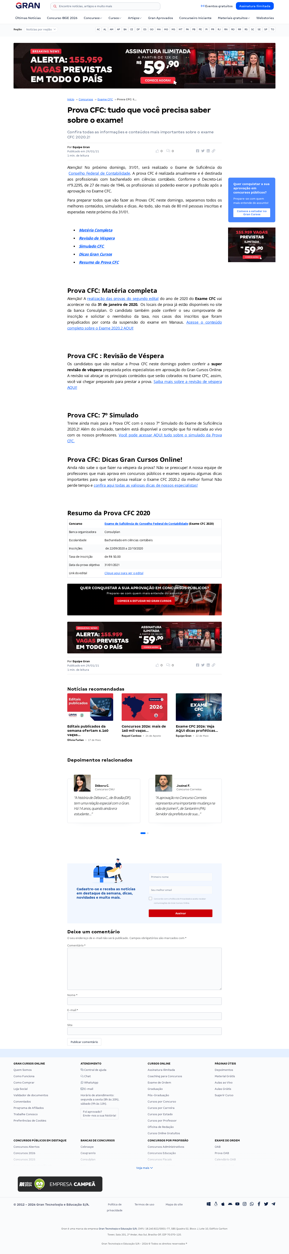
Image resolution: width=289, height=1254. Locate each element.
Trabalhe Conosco (26, 1114)
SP (265, 29)
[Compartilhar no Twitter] (202, 151)
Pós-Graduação (158, 1095)
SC (252, 29)
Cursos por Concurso (162, 1101)
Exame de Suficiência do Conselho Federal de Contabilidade (146, 524)
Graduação (155, 1088)
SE (259, 29)
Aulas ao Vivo (224, 1082)
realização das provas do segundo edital (122, 298)
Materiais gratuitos (232, 18)
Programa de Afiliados (29, 1108)
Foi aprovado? (99, 1113)
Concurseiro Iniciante (195, 18)
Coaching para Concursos (165, 1076)
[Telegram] (273, 1205)
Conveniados (22, 1101)
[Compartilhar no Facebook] (197, 151)
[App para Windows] (208, 1205)
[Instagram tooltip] (244, 1205)
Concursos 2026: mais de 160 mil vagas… (144, 728)
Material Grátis (225, 1076)
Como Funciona (24, 1076)
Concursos (91, 18)
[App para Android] (230, 1205)
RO (232, 29)
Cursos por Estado (160, 1114)
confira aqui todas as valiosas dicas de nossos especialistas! (146, 485)
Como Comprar (24, 1082)
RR (239, 29)
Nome (72, 995)
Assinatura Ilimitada (254, 6)
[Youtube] (237, 1205)
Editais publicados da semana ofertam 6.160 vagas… (87, 730)
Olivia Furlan (75, 740)
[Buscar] (55, 7)
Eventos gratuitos (219, 6)
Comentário (76, 945)
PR (212, 29)
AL (104, 29)
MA (159, 29)
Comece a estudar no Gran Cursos (144, 600)
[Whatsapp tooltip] (252, 1205)
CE (131, 29)
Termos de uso (144, 1204)
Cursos (114, 18)
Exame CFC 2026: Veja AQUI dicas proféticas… (197, 728)
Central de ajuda (95, 1069)
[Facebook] (259, 1205)
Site (70, 1025)
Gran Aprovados (160, 18)
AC (98, 29)
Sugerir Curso (224, 1095)
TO (272, 29)
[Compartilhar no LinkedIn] (207, 151)
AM (111, 29)
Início (70, 99)
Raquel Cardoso (131, 735)
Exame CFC (105, 99)
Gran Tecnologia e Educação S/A (118, 1228)
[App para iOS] (223, 1205)
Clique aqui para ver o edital (124, 573)
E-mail (72, 1010)
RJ (219, 29)
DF (138, 29)
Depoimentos (224, 1069)
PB (193, 29)
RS (246, 29)
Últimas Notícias (28, 18)
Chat (87, 1076)
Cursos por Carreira (161, 1108)
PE (200, 29)
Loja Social (21, 1088)
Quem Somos (23, 1069)
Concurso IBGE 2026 (62, 18)
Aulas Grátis (223, 1088)
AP (118, 29)
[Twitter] (266, 1205)
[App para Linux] (216, 1205)
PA (187, 29)
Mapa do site (174, 1204)
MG (166, 29)
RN (226, 29)
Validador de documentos (31, 1095)
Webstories (265, 18)
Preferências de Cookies (30, 1120)
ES (144, 29)
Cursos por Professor (162, 1120)
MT (180, 29)
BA (125, 29)
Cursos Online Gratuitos (164, 1133)
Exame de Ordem (159, 1082)
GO (151, 29)
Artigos (133, 18)
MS (173, 29)
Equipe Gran (81, 147)
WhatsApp (91, 1082)
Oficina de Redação (161, 1127)
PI (206, 29)
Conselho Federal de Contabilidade (99, 173)
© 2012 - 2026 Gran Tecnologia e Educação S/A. (51, 1204)
